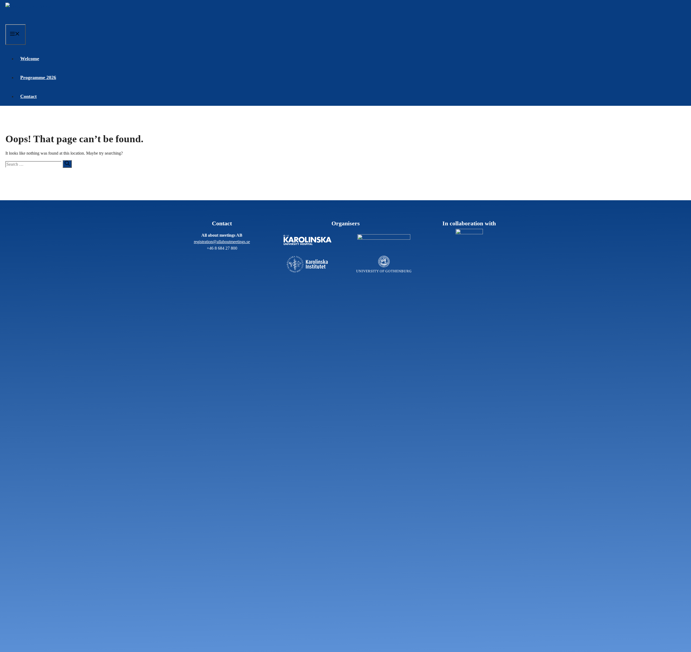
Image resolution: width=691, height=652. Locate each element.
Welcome (29, 58)
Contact (28, 96)
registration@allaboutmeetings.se (222, 241)
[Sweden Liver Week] (28, 12)
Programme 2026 (38, 77)
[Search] (67, 164)
